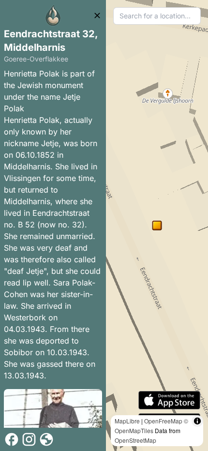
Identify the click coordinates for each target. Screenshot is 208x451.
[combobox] (157, 16)
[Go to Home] (53, 15)
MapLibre (127, 421)
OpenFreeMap (163, 421)
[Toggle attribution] (197, 421)
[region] (157, 225)
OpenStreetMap (135, 440)
